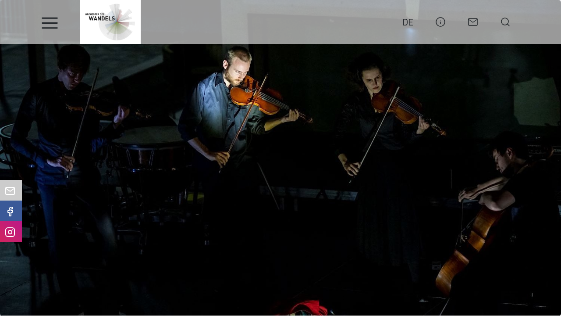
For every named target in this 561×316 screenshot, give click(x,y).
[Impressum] (440, 20)
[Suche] (505, 20)
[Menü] (50, 23)
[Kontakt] (473, 20)
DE (407, 22)
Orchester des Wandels (110, 22)
